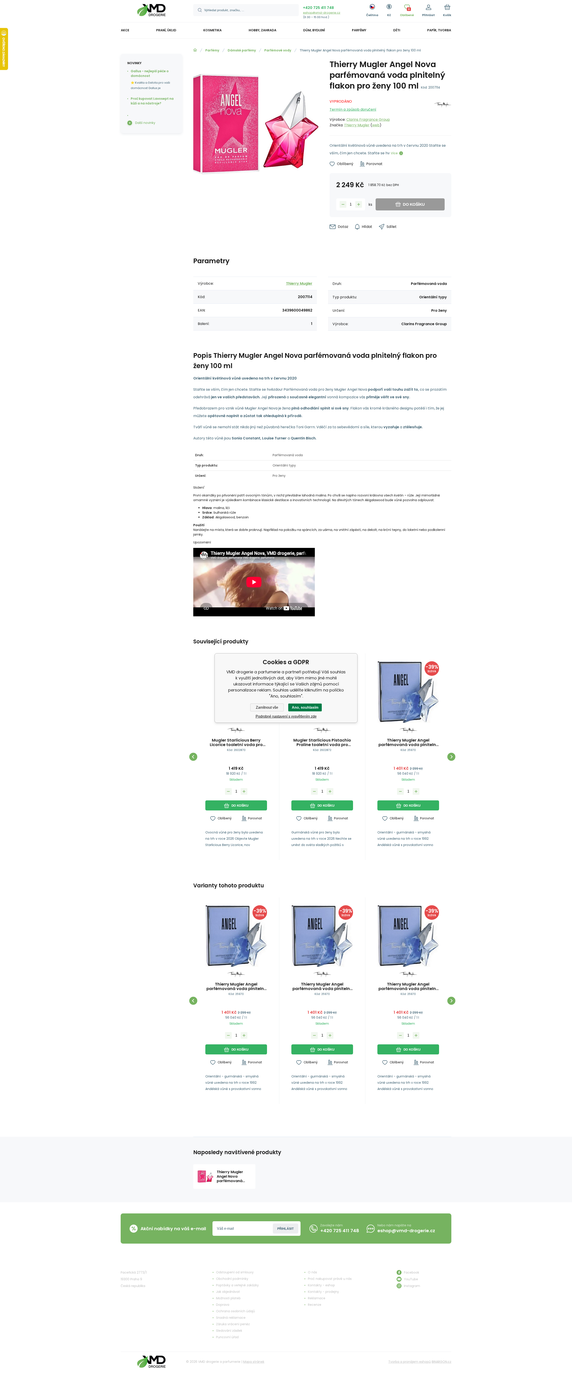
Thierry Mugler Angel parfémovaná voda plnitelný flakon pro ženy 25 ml (408, 742)
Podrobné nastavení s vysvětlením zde (286, 716)
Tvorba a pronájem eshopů (409, 1361)
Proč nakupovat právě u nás (330, 1278)
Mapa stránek (253, 1361)
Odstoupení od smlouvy (235, 1272)
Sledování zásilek (229, 1330)
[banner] (151, 11)
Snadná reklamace (231, 1317)
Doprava (222, 1304)
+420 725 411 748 (318, 7)
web (376, 125)
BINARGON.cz (441, 1361)
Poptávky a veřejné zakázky (237, 1285)
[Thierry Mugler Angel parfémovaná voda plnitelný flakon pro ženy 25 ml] (408, 692)
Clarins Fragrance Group (368, 119)
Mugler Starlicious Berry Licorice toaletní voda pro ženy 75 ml (236, 742)
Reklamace (316, 1298)
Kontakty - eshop (321, 1285)
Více (394, 153)
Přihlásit (285, 1228)
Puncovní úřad (227, 1337)
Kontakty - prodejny (323, 1291)
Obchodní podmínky (232, 1278)
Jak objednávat (228, 1291)
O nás (312, 1272)
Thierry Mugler (357, 125)
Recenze (314, 1304)
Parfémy (212, 50)
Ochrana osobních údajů (235, 1311)
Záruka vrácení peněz (233, 1324)
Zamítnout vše (267, 707)
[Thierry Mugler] (442, 112)
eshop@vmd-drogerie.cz (321, 13)
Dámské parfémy (242, 50)
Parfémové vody (277, 50)
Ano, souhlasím (305, 707)
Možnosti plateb (228, 1298)
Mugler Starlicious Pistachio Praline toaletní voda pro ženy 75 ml (322, 742)
